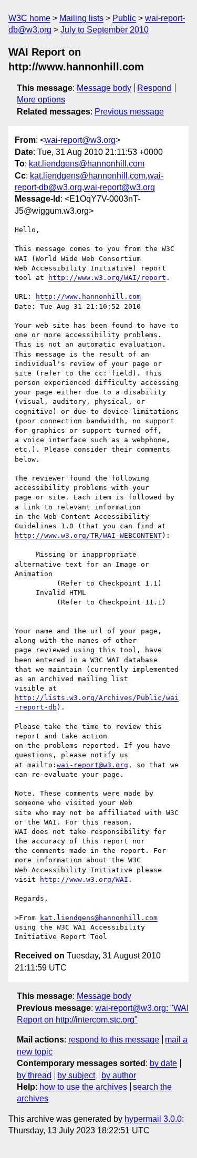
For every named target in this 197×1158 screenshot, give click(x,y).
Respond (154, 88)
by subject (76, 1075)
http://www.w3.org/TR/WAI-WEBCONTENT (88, 535)
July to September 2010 (104, 29)
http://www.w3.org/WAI (84, 879)
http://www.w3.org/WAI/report (107, 277)
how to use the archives (83, 1086)
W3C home (29, 18)
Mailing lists (81, 18)
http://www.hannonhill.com (88, 296)
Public (124, 18)
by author (118, 1075)
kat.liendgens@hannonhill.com (86, 163)
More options (41, 99)
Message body (104, 88)
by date (163, 1063)
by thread (34, 1075)
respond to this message (113, 1039)
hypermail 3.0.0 (153, 1118)
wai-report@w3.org (80, 139)
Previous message (129, 111)
